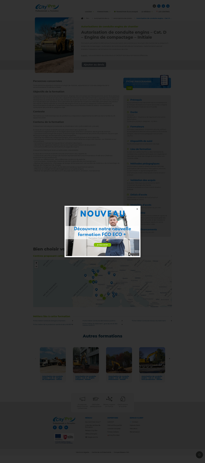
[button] (137, 209)
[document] (102, 231)
